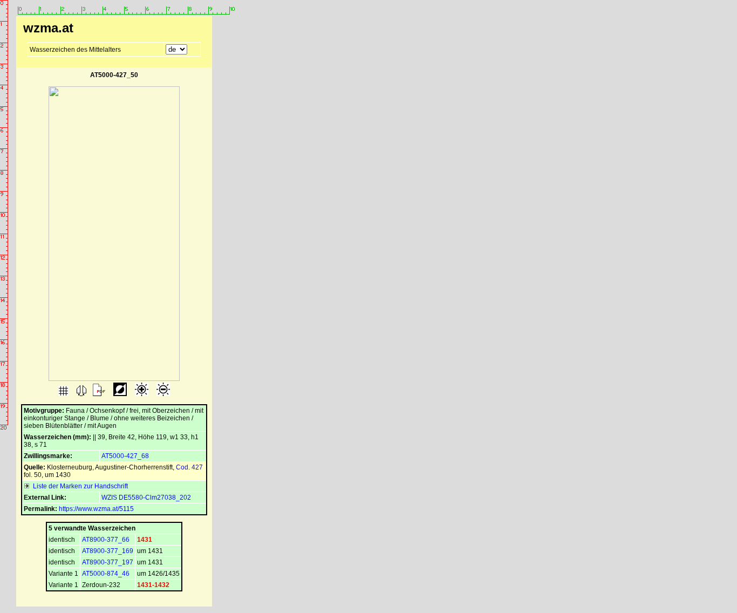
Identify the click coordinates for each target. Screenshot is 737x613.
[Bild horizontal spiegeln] (80, 394)
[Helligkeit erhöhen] (140, 394)
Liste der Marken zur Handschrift (79, 486)
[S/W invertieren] (119, 394)
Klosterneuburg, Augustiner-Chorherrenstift (110, 467)
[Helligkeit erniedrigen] (162, 394)
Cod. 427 (189, 467)
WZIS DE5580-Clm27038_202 (146, 497)
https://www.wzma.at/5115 (96, 509)
